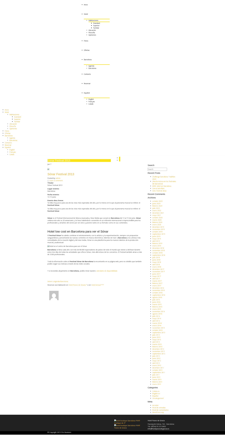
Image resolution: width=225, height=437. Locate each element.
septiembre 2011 (158, 372)
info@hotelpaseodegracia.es (158, 429)
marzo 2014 (156, 323)
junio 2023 (156, 203)
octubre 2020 (157, 217)
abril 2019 (156, 241)
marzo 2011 (156, 379)
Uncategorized (157, 398)
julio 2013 (156, 335)
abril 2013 (156, 342)
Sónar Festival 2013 (60, 174)
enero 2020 (156, 224)
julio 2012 (156, 356)
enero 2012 (156, 365)
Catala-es (155, 391)
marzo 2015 (156, 304)
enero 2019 (156, 246)
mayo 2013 (156, 339)
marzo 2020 (156, 220)
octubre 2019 (157, 232)
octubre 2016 (157, 293)
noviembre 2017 (158, 271)
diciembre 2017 (158, 269)
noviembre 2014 (158, 311)
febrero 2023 (157, 206)
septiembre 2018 (158, 255)
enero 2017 (156, 285)
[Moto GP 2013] (119, 160)
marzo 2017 (156, 281)
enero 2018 (156, 267)
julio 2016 (156, 300)
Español (155, 396)
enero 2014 (156, 325)
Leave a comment (56, 180)
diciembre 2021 (158, 213)
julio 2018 (156, 257)
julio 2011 (156, 375)
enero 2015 (156, 309)
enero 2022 (156, 210)
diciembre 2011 (158, 368)
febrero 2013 (157, 346)
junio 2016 (156, 302)
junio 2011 (156, 377)
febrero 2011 (157, 382)
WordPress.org (158, 412)
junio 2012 (156, 358)
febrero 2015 (157, 307)
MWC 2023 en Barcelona (161, 186)
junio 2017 (156, 274)
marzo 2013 (156, 344)
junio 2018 (156, 260)
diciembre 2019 (158, 227)
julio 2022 (156, 208)
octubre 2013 (157, 330)
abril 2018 (156, 264)
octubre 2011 (157, 370)
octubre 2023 (157, 201)
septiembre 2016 (158, 295)
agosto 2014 (157, 314)
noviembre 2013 (158, 328)
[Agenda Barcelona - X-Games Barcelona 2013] (119, 158)
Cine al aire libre (158, 188)
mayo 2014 (156, 318)
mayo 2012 (156, 361)
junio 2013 (156, 337)
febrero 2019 (157, 243)
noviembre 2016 (158, 290)
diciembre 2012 (158, 349)
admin (58, 178)
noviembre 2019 (158, 229)
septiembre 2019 (158, 234)
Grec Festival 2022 (159, 191)
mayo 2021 (156, 215)
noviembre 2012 (158, 351)
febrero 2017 (157, 283)
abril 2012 (156, 363)
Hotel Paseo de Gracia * (78, 285)
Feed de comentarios (160, 410)
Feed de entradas (159, 407)
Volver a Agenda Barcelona (57, 281)
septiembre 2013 (158, 332)
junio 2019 (156, 236)
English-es (156, 393)
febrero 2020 (157, 222)
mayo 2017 (156, 276)
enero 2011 (156, 384)
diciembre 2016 (158, 288)
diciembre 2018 (158, 248)
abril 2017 (156, 278)
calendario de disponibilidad (106, 271)
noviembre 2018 (158, 250)
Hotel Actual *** (97, 285)
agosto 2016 (157, 297)
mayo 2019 (156, 239)
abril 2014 (156, 321)
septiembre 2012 (158, 354)
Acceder (155, 405)
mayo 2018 (156, 262)
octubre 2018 (157, 253)
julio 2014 (156, 316)
